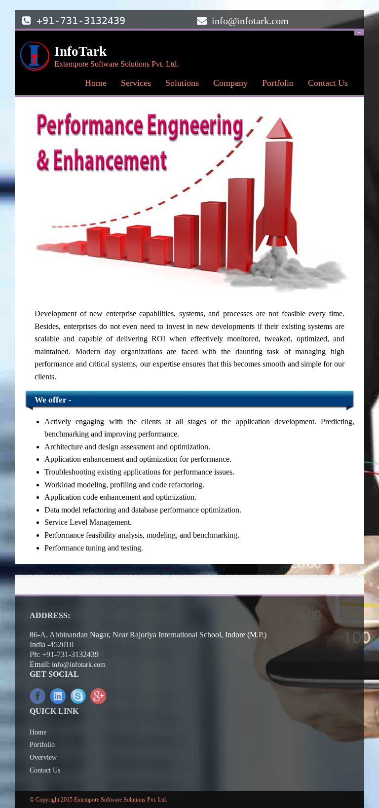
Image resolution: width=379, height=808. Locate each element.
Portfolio (278, 83)
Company (228, 85)
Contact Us (325, 85)
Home (96, 83)
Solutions (179, 85)
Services (133, 85)
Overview (43, 757)
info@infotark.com (250, 20)
